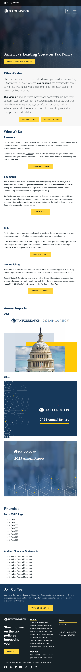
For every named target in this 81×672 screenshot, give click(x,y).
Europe (16, 3)
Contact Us (62, 625)
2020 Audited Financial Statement (19, 571)
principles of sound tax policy (34, 108)
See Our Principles (51, 119)
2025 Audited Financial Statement (19, 556)
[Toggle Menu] (74, 11)
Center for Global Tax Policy (62, 142)
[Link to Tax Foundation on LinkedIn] (16, 667)
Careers (61, 620)
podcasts (23, 202)
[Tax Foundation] (16, 11)
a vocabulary (16, 199)
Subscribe (11, 651)
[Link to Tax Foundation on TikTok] (31, 667)
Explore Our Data (40, 254)
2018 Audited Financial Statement (19, 577)
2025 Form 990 (12, 519)
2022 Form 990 (12, 528)
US (8, 3)
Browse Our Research (40, 166)
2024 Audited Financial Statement (19, 559)
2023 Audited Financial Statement (19, 562)
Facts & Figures (34, 242)
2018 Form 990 (12, 540)
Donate (34, 651)
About (33, 619)
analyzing (29, 154)
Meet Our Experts (29, 119)
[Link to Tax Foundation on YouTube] (21, 667)
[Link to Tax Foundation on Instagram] (26, 667)
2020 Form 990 (12, 534)
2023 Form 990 (12, 525)
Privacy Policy (46, 662)
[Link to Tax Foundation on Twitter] (10, 667)
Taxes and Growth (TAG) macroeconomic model (54, 273)
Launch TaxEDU (40, 212)
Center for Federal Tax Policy (17, 142)
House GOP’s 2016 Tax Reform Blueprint (19, 284)
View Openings (39, 608)
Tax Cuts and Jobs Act (49, 284)
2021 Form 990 (12, 531)
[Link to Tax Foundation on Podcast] (36, 667)
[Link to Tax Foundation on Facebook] (5, 667)
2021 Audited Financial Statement (19, 568)
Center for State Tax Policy (38, 142)
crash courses (55, 199)
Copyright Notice (33, 662)
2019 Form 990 (12, 537)
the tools (45, 196)
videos (14, 202)
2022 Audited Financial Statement (19, 565)
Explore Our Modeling (41, 291)
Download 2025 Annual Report (19, 61)
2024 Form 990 (12, 522)
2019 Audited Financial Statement (19, 574)
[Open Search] (67, 11)
